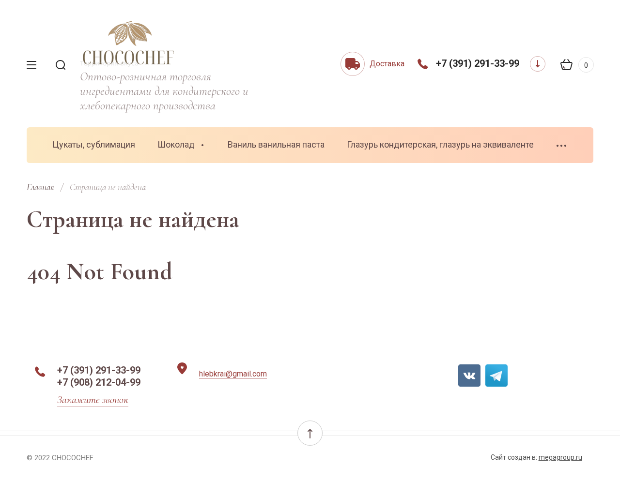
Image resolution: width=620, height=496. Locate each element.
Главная (40, 187)
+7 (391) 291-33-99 (477, 63)
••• (562, 146)
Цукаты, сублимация (93, 144)
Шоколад (176, 144)
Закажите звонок (92, 399)
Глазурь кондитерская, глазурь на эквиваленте (440, 144)
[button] (310, 433)
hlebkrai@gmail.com (233, 373)
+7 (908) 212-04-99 (98, 382)
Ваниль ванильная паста (276, 144)
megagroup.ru (560, 457)
